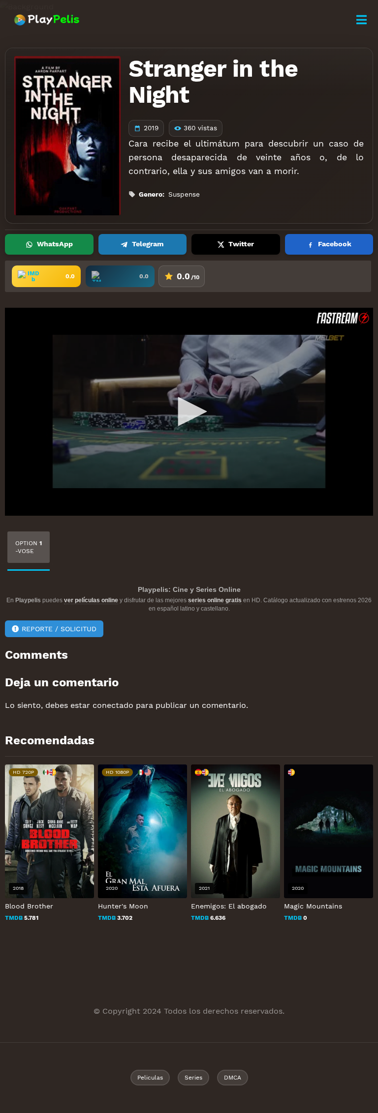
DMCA (232, 1077)
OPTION (28, 547)
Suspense (184, 194)
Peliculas (150, 1077)
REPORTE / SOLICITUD (59, 629)
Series (193, 1077)
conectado (113, 705)
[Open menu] (361, 20)
